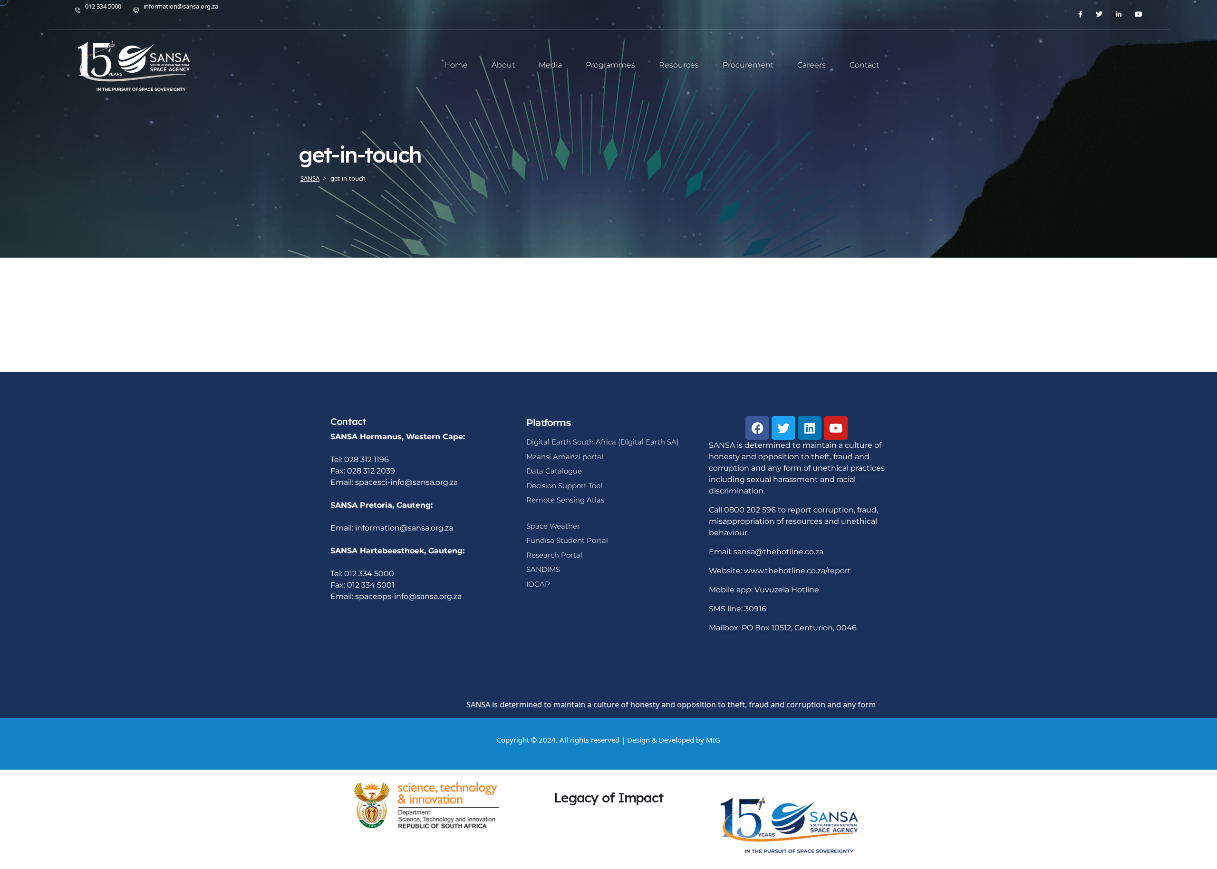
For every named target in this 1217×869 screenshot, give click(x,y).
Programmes (610, 64)
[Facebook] (757, 428)
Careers (811, 64)
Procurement (748, 64)
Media (550, 64)
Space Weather (553, 526)
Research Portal (554, 555)
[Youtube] (836, 428)
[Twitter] (783, 428)
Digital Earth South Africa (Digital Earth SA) (602, 441)
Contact (864, 64)
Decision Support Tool (564, 485)
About (503, 64)
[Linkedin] (809, 428)
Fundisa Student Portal (567, 540)
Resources (679, 64)
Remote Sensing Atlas (565, 499)
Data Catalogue (554, 470)
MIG (713, 739)
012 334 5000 (103, 6)
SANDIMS (543, 569)
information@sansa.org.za (181, 6)
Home (456, 64)
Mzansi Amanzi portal (564, 456)
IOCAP (538, 584)
